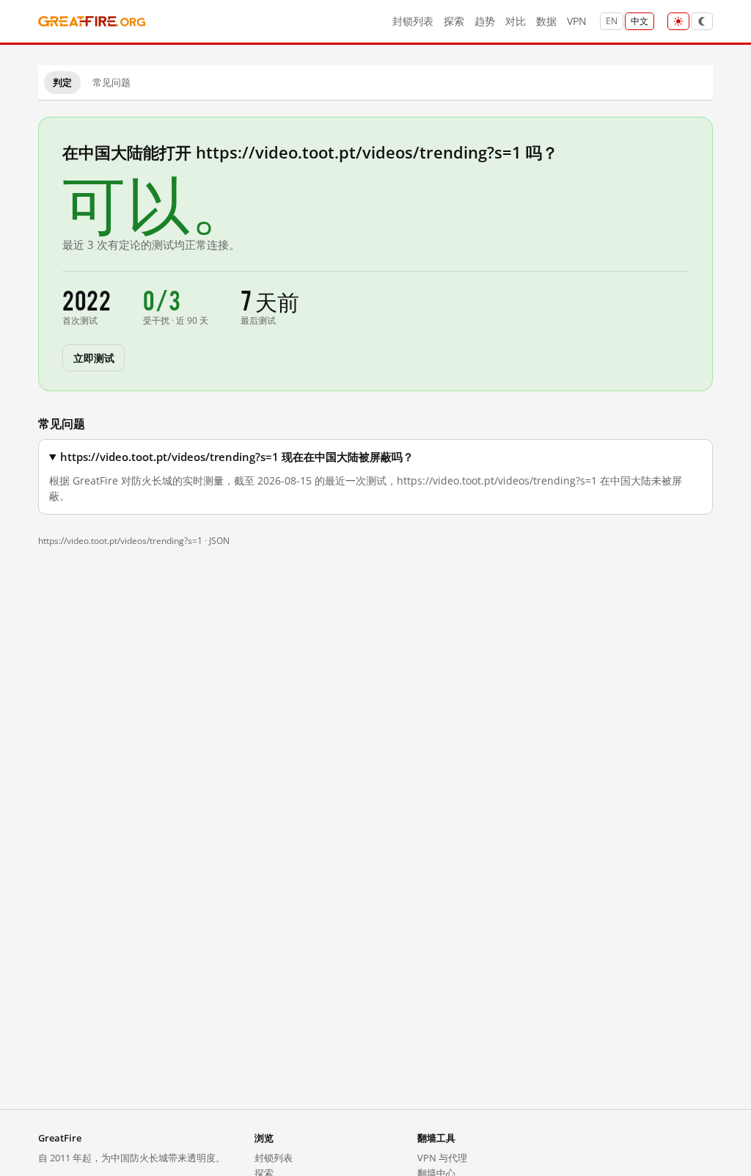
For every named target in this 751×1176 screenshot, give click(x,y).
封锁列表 (412, 21)
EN (612, 21)
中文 (639, 21)
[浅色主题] (678, 21)
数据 (546, 21)
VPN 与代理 (442, 1157)
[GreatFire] (91, 21)
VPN (577, 21)
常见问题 (111, 82)
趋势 (485, 21)
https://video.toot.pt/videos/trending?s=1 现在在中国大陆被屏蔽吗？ (237, 457)
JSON (219, 540)
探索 (454, 21)
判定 (62, 82)
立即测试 (93, 357)
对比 (515, 21)
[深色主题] (702, 21)
